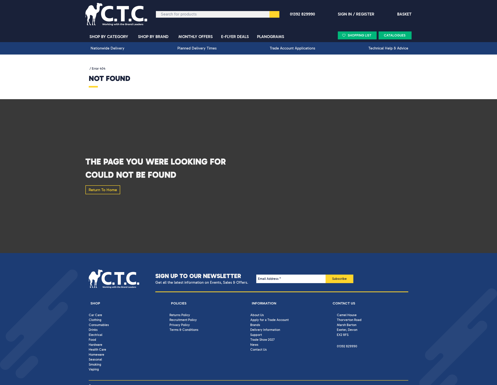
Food (92, 340)
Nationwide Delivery (107, 48)
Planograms (270, 36)
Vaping (94, 369)
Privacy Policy (179, 325)
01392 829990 (302, 14)
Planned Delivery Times (197, 48)
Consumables (99, 325)
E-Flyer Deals (235, 36)
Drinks (93, 330)
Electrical (95, 335)
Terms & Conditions (183, 330)
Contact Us (258, 349)
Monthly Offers (195, 36)
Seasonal (95, 359)
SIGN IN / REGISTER (356, 14)
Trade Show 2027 (262, 340)
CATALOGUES (395, 35)
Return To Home (103, 189)
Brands (255, 325)
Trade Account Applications (292, 48)
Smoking (95, 364)
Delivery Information (265, 330)
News (254, 345)
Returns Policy (179, 315)
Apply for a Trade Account (269, 320)
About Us (257, 315)
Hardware (95, 345)
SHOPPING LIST (359, 35)
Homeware (96, 354)
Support (256, 335)
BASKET (404, 14)
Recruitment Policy (183, 320)
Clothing (95, 320)
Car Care (95, 315)
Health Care (97, 349)
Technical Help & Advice (388, 48)
